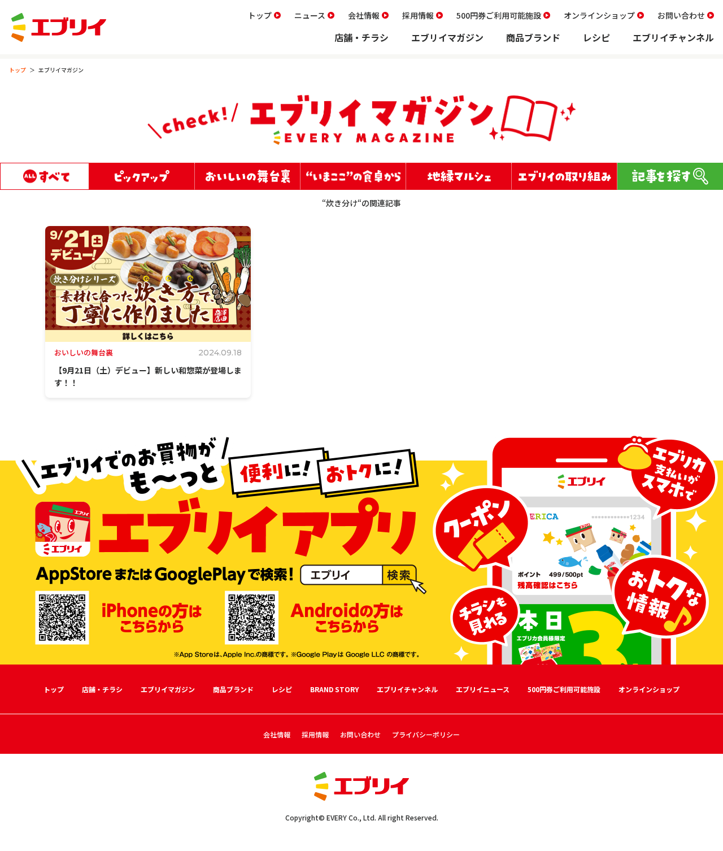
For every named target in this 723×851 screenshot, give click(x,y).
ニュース (309, 15)
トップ (260, 15)
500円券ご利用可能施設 (498, 15)
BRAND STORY (334, 689)
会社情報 (364, 15)
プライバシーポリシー (426, 734)
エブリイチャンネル (673, 37)
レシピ (596, 37)
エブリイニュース (482, 689)
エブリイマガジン (447, 37)
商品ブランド (533, 37)
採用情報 (418, 15)
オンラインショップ (599, 15)
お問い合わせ (681, 15)
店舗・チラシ (361, 37)
